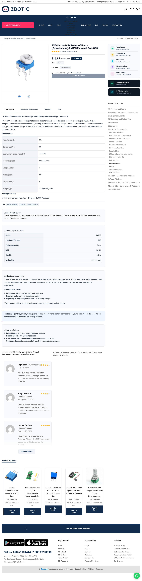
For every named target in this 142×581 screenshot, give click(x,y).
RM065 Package (12, 204)
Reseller (28, 2)
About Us (10, 2)
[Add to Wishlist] (15, 472)
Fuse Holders (114, 151)
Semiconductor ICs (116, 169)
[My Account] (126, 9)
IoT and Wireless (115, 179)
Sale (59, 25)
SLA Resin (71, 26)
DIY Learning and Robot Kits (119, 119)
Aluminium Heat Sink (116, 132)
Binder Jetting (71, 35)
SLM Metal (71, 32)
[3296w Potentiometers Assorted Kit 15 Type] (11, 476)
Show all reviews (26, 451)
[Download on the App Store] (36, 542)
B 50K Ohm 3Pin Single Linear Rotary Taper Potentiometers (95, 492)
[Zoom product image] (25, 67)
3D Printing (71, 17)
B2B (96, 25)
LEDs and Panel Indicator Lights (121, 154)
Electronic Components (16, 38)
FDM (71, 23)
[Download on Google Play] (14, 542)
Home (41, 25)
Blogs (35, 2)
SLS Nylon (71, 30)
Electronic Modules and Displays (121, 176)
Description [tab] (9, 109)
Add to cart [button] (12, 512)
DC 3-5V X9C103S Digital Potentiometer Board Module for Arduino (32, 493)
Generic (60, 63)
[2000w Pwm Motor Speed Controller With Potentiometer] (74, 476)
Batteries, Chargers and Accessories (123, 112)
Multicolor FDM (70, 21)
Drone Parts (113, 123)
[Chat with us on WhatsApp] (137, 576)
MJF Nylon (71, 28)
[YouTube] (139, 2)
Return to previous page (128, 38)
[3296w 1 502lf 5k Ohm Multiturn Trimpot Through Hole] (53, 476)
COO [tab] (59, 109)
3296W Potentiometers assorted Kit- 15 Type (21, 215)
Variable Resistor (33, 204)
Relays (111, 166)
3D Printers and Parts (117, 109)
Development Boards (116, 116)
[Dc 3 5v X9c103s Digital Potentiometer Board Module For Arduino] (32, 476)
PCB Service (86, 25)
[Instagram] (133, 2)
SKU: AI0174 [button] (77, 58)
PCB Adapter (114, 160)
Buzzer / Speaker (115, 142)
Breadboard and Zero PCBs (119, 139)
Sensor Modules (114, 189)
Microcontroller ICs (116, 157)
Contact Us (19, 2)
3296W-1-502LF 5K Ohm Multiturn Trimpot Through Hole (58, 215)
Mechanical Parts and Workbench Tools (124, 182)
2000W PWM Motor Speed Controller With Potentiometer (74, 490)
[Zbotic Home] (15, 9)
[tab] (9, 109)
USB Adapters (114, 172)
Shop (3, 2)
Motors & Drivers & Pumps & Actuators (124, 186)
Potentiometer (31, 38)
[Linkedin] (136, 2)
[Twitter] (131, 2)
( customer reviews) (69, 51)
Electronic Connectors (117, 145)
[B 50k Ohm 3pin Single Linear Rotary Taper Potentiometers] (94, 476)
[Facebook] (128, 2)
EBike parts (112, 126)
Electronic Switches (116, 148)
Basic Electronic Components (120, 135)
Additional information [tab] (29, 109)
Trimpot (22, 204)
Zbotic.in (44, 569)
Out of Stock (79, 76)
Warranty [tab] (47, 109)
